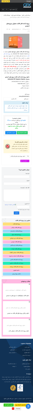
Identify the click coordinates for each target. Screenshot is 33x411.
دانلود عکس (27, 347)
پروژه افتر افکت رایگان (16, 227)
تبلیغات (13, 366)
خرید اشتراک (5, 1)
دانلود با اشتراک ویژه (22, 132)
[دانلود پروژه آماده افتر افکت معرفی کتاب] (16, 324)
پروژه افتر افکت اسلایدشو (16, 231)
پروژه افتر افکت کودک (16, 249)
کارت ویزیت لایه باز (26, 350)
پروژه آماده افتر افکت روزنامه (16, 267)
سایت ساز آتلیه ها (11, 364)
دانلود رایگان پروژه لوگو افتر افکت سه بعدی (18, 313)
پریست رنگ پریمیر (26, 355)
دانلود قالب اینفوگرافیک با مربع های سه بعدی (17, 296)
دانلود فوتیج (16, 270)
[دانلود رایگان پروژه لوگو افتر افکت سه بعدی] (16, 306)
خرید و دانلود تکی (11, 132)
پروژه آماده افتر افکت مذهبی (16, 263)
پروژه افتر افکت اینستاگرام (16, 245)
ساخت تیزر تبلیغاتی (26, 364)
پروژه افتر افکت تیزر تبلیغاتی (16, 238)
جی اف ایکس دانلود (26, 15)
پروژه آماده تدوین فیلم (16, 15)
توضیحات (18, 408)
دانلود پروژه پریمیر (16, 274)
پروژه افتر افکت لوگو (16, 235)
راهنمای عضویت (27, 366)
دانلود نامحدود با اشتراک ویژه (21, 405)
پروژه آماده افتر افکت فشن (16, 259)
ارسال (16, 213)
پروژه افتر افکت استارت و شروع (16, 256)
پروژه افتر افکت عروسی (16, 242)
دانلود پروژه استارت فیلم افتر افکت (18, 156)
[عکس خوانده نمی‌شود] (10, 205)
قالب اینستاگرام (12, 347)
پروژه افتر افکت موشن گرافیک (16, 252)
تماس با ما (27, 369)
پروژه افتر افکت (7, 15)
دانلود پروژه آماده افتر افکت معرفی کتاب (19, 331)
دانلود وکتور (12, 350)
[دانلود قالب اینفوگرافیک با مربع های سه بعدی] (16, 288)
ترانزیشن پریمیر (12, 352)
